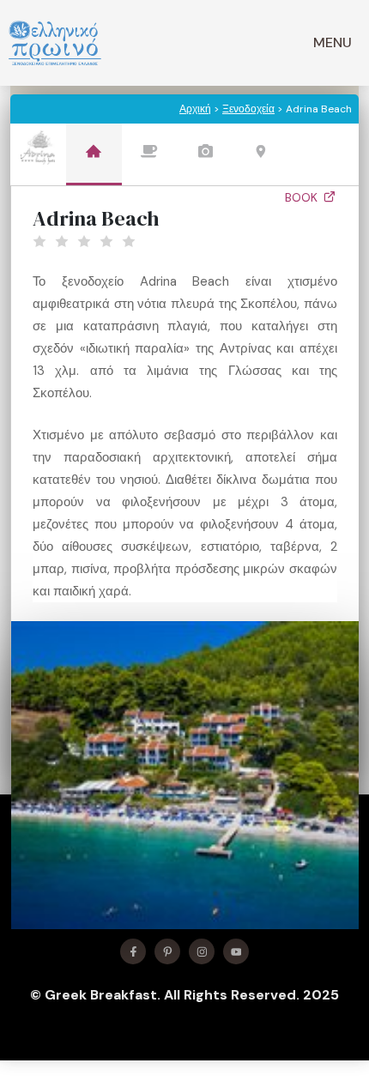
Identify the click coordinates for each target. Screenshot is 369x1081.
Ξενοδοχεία (248, 109)
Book (303, 197)
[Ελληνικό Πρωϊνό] (55, 43)
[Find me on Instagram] (202, 951)
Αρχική (195, 109)
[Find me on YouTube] (236, 951)
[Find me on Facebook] (133, 951)
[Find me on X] (167, 951)
